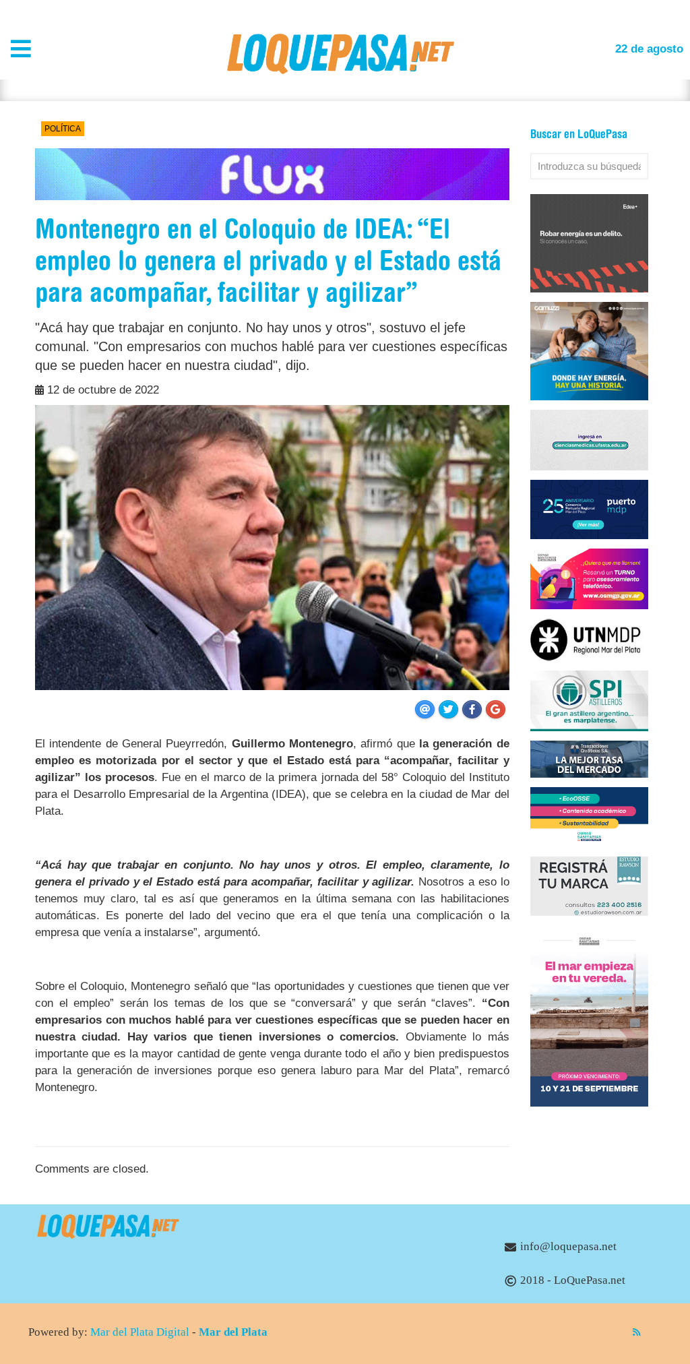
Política (62, 128)
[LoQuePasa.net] (340, 70)
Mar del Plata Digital (139, 1332)
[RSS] (636, 1332)
